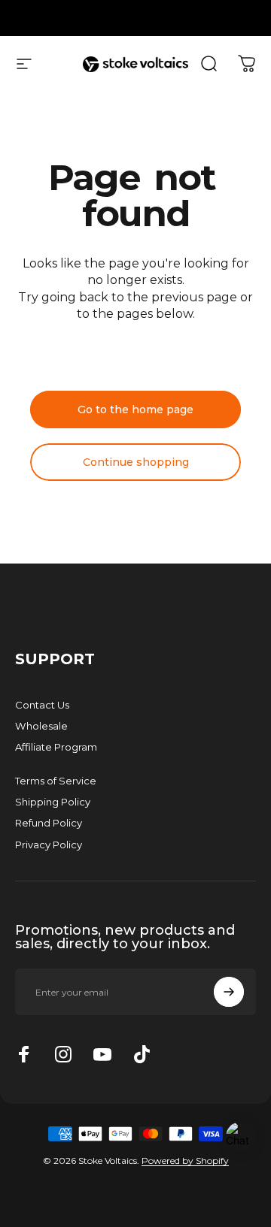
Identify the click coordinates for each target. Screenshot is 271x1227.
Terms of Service (55, 781)
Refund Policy (48, 823)
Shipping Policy (52, 802)
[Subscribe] (229, 992)
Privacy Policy (48, 845)
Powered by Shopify (185, 1160)
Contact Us (42, 705)
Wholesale (41, 726)
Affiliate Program (56, 747)
